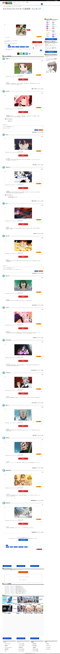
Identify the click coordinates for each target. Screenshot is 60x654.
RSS (5, 650)
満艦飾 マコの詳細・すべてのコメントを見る (37, 88)
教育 (48, 36)
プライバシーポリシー (8, 647)
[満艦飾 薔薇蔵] (23, 480)
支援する (47, 643)
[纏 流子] (23, 144)
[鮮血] (23, 213)
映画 (48, 24)
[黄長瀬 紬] (23, 447)
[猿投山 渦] (23, 285)
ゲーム (49, 20)
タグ (23, 2)
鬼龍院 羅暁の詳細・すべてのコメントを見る (37, 532)
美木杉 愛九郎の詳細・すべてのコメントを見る (37, 370)
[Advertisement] (23, 17)
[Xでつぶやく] (18, 53)
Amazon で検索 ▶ (39, 107)
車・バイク (55, 26)
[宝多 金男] (23, 245)
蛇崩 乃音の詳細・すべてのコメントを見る (37, 132)
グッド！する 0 (40, 549)
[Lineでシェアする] (21, 53)
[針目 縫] (23, 317)
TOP (4, 6)
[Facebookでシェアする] (24, 53)
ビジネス (55, 34)
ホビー (49, 26)
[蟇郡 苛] (23, 414)
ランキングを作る (21, 645)
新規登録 (55, 58)
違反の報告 (34, 643)
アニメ (9, 45)
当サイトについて (7, 643)
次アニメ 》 (34, 638)
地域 (54, 36)
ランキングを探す (21, 643)
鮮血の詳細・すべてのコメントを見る (38, 233)
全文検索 (27, 2)
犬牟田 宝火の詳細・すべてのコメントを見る (37, 402)
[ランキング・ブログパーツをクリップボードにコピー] (29, 54)
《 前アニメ (7, 638)
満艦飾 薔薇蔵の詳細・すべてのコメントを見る (37, 500)
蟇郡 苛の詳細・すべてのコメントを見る (38, 435)
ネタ (48, 34)
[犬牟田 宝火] (23, 382)
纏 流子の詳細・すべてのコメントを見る (38, 164)
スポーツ (49, 28)
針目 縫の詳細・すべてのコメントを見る (38, 337)
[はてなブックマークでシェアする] (27, 53)
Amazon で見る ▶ (39, 36)
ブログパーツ (48, 645)
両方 (15, 2)
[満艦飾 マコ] (23, 68)
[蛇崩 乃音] (23, 100)
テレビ (55, 24)
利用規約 (6, 645)
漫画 (48, 22)
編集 (41, 50)
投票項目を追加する (51, 51)
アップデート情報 (35, 650)
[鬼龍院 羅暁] (23, 512)
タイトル (19, 2)
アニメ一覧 (21, 638)
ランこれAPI (48, 647)
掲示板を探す (21, 647)
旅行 (54, 28)
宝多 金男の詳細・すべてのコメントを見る (37, 273)
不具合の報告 (35, 645)
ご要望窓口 (34, 647)
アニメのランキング (8, 6)
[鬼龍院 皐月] (23, 176)
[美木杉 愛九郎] (23, 349)
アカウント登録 (21, 650)
